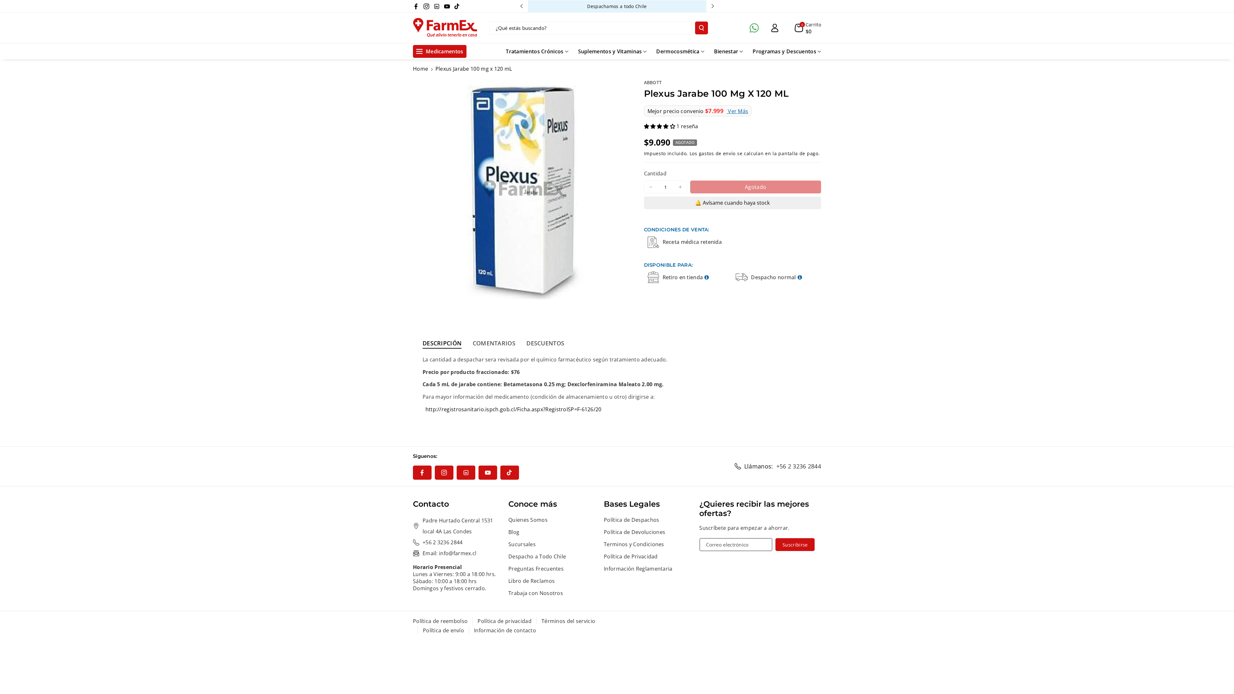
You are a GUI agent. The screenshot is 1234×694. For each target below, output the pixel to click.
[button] (808, 28)
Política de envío (443, 630)
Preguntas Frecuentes (536, 568)
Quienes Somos (528, 519)
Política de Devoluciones (634, 532)
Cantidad (655, 173)
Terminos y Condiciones (634, 544)
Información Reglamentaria (638, 568)
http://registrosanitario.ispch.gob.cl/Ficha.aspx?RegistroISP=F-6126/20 (513, 409)
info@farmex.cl (457, 553)
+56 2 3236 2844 (798, 466)
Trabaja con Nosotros (535, 593)
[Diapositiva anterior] (521, 6)
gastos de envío (717, 153)
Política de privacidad (505, 621)
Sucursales (522, 544)
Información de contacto (505, 630)
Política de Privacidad (631, 556)
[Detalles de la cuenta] (775, 28)
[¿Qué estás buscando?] (701, 28)
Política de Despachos (631, 519)
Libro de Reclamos (531, 580)
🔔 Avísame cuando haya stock (732, 202)
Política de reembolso (440, 621)
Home (420, 68)
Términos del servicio (568, 621)
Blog (513, 532)
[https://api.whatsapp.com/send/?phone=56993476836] (754, 28)
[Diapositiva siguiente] (712, 6)
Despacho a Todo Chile (537, 556)
